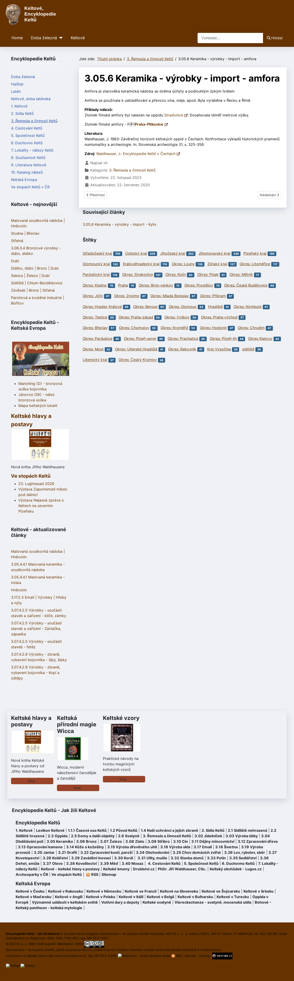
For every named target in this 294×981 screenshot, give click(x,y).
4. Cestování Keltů (26, 128)
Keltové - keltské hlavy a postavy (70, 869)
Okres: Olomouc (183, 306)
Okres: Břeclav (95, 327)
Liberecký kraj (95, 360)
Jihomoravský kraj (214, 253)
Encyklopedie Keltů (38, 823)
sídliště (248, 349)
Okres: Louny (183, 264)
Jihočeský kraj (172, 253)
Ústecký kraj (136, 253)
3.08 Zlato (134, 841)
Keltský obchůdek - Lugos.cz (236, 869)
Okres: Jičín (93, 295)
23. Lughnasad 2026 (36, 483)
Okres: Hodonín (213, 327)
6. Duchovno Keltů (26, 143)
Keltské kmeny (116, 869)
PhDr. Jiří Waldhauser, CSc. (182, 869)
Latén (16, 91)
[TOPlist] (13, 965)
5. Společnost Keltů (28, 135)
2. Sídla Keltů (22, 113)
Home (17, 37)
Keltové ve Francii (140, 891)
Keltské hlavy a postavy (31, 721)
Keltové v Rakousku (65, 891)
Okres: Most (93, 349)
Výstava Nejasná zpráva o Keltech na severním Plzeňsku (41, 505)
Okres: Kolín (175, 274)
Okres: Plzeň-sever (140, 338)
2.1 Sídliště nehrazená (247, 830)
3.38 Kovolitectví (81, 863)
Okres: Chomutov (134, 327)
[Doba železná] (60, 38)
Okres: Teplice (95, 317)
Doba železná (44, 37)
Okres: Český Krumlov (138, 360)
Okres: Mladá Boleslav (169, 295)
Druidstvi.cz (144, 869)
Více (31, 781)
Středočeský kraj (97, 253)
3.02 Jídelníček (208, 836)
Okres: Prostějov (198, 285)
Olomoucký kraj (96, 264)
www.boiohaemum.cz (70, 956)
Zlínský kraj (217, 264)
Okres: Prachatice (183, 338)
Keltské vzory (121, 718)
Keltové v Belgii (160, 896)
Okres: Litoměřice (255, 264)
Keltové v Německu (104, 891)
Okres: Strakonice (137, 274)
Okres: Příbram (213, 295)
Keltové (78, 37)
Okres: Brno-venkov (156, 285)
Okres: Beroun (145, 306)
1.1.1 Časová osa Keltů (87, 830)
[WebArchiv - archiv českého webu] (145, 956)
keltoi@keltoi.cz (17, 938)
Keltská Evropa (24, 179)
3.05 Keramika (60, 841)
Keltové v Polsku (100, 896)
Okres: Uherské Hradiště (136, 349)
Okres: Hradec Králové (102, 306)
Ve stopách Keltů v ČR (30, 187)
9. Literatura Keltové (28, 165)
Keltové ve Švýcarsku (221, 891)
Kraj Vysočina (219, 349)
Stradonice (174, 115)
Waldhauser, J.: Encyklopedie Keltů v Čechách (136, 153)
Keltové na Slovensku (179, 891)
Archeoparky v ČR (32, 874)
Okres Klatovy (260, 338)
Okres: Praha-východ (219, 317)
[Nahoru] (286, 972)
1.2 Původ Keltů (123, 830)
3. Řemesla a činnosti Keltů (34, 120)
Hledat (277, 38)
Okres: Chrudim (251, 327)
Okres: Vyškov (176, 317)
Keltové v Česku (30, 891)
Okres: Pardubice (97, 338)
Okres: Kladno (95, 285)
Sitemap (109, 874)
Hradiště (215, 306)
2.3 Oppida (58, 836)
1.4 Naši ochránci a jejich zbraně (169, 830)
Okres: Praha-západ (136, 317)
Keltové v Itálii (131, 896)
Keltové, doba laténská (31, 98)
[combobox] (230, 38)
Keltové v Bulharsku (195, 896)
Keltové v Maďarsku (33, 896)
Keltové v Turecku (233, 896)
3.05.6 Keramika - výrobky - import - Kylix (119, 224)
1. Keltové (19, 106)
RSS (179, 956)
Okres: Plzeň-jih (223, 338)
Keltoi (79, 944)
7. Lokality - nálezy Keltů (32, 150)
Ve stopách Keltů (31, 476)
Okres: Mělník (241, 274)
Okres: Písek (208, 274)
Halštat (17, 84)
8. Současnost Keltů (28, 157)
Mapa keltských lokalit (37, 405)
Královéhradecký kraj (141, 264)
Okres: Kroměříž (174, 327)
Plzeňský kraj (254, 253)
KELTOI (87, 950)
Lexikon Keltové (50, 830)
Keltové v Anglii (68, 896)
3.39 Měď (109, 863)
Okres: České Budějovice (245, 285)
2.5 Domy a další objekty (93, 836)
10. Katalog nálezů (27, 172)
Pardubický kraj (96, 274)
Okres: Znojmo (126, 295)
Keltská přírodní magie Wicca (76, 725)
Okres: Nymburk (248, 306)
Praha (123, 285)
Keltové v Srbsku (258, 891)
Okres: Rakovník (182, 349)
